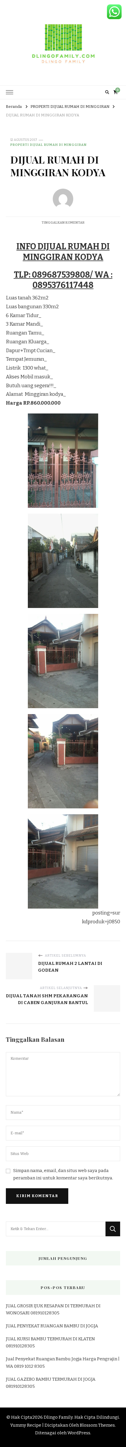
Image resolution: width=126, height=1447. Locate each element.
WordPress (78, 1433)
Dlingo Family (58, 1417)
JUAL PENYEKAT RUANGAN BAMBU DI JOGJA (52, 1326)
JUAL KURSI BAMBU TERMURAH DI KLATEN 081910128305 (50, 1342)
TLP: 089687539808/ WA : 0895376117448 (63, 280)
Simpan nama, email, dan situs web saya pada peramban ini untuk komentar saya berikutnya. (63, 1174)
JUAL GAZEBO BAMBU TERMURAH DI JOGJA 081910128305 (51, 1383)
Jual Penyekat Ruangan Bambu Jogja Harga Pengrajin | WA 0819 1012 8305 (63, 1362)
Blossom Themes (97, 1425)
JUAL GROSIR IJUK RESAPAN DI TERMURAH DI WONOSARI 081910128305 (53, 1309)
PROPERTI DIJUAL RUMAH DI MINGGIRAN (48, 145)
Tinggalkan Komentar (63, 222)
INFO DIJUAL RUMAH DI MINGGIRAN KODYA (63, 251)
